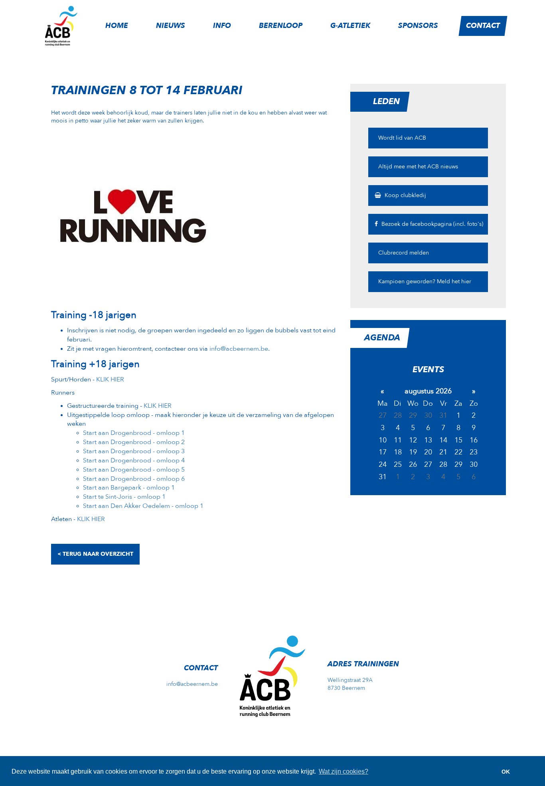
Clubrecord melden (403, 253)
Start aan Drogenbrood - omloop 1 (134, 433)
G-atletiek (350, 26)
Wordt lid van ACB (401, 138)
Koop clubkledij (404, 195)
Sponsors (418, 26)
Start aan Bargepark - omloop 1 (129, 487)
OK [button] (506, 771)
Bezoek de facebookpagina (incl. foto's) (431, 224)
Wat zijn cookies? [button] (343, 771)
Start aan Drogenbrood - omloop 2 (134, 442)
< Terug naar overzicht (95, 554)
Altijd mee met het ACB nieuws (417, 166)
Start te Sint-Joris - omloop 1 (124, 496)
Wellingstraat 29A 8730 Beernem (350, 684)
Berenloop (280, 26)
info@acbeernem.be (238, 348)
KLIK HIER (110, 379)
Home (116, 26)
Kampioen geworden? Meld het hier (424, 281)
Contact (483, 26)
